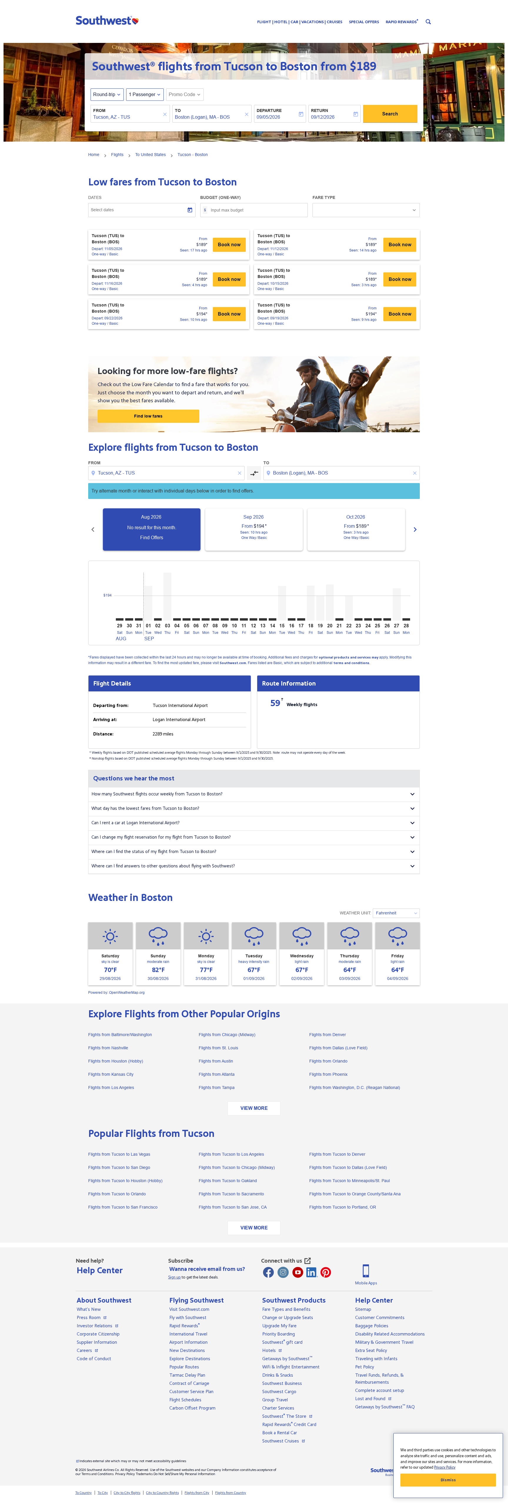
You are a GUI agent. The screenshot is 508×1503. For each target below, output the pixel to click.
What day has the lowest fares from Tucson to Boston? (145, 808)
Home (93, 154)
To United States (150, 154)
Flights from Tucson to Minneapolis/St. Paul (349, 1180)
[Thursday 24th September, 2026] (368, 619)
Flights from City (197, 1493)
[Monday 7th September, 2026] (205, 619)
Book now (229, 244)
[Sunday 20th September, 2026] (330, 602)
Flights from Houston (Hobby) (115, 1061)
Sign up (174, 1277)
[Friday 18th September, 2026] (311, 603)
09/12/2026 (323, 117)
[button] (109, 20)
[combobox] (127, 117)
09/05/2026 (268, 117)
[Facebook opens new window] (268, 1272)
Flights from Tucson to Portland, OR (342, 1207)
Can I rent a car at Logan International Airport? (135, 823)
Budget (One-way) (220, 197)
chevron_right (415, 529)
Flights (117, 154)
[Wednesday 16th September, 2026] (291, 619)
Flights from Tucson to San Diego (119, 1167)
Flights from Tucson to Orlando (117, 1194)
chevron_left (93, 529)
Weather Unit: (355, 913)
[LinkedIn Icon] (312, 1272)
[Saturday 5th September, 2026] (186, 619)
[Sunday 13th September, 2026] (263, 619)
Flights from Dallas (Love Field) (338, 1047)
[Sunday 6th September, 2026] (196, 619)
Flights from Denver (327, 1034)
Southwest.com (233, 663)
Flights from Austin (216, 1061)
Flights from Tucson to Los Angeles (231, 1154)
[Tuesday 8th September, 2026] (215, 619)
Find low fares (148, 416)
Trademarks (144, 1474)
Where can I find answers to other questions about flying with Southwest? (163, 866)
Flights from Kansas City (110, 1074)
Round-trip (104, 94)
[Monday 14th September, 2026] (272, 619)
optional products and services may (348, 657)
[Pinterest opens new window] (325, 1272)
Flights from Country (230, 1493)
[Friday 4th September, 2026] (177, 619)
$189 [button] (363, 66)
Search (390, 113)
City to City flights (127, 1493)
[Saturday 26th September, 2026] (387, 619)
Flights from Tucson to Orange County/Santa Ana (355, 1194)
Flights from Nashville (108, 1047)
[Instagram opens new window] (283, 1272)
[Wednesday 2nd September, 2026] (158, 619)
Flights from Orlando (328, 1061)
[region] (448, 1465)
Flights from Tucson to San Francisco (123, 1207)
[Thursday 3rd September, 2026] (167, 597)
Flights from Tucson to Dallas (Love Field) (348, 1167)
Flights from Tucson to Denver (337, 1154)
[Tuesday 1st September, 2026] (148, 603)
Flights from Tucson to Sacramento (231, 1194)
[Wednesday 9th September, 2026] (224, 619)
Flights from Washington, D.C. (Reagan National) (354, 1087)
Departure (269, 110)
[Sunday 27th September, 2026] (396, 604)
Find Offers (151, 537)
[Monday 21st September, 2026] (339, 619)
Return (319, 110)
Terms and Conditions (97, 1474)
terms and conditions (351, 663)
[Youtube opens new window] (297, 1272)
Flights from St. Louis (218, 1047)
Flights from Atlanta (217, 1074)
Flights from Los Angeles (111, 1087)
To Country (83, 1493)
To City (103, 1493)
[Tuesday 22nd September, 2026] (349, 608)
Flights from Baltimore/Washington (120, 1034)
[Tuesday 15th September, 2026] (282, 603)
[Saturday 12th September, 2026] (253, 619)
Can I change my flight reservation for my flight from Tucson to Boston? (161, 837)
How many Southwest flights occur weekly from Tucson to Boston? (157, 794)
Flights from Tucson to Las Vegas (119, 1154)
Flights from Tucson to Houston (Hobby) (125, 1180)
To (178, 110)
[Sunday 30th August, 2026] (129, 619)
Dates (94, 197)
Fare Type (324, 197)
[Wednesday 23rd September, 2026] (358, 619)
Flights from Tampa (217, 1087)
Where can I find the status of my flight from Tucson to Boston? (153, 851)
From (99, 110)
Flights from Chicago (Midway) (227, 1034)
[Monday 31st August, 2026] (139, 619)
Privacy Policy (125, 1474)
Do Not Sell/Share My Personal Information (184, 1474)
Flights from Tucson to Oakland (228, 1180)
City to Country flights (162, 1493)
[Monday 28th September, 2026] (406, 619)
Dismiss (448, 1480)
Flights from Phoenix (328, 1074)
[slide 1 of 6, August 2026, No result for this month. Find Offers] (151, 529)
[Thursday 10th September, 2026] (234, 619)
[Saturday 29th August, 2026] (119, 619)
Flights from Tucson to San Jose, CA (233, 1207)
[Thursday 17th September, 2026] (301, 619)
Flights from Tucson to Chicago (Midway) (237, 1167)
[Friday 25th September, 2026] (377, 619)
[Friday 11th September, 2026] (244, 619)
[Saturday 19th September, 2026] (320, 608)
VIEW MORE (254, 1108)
